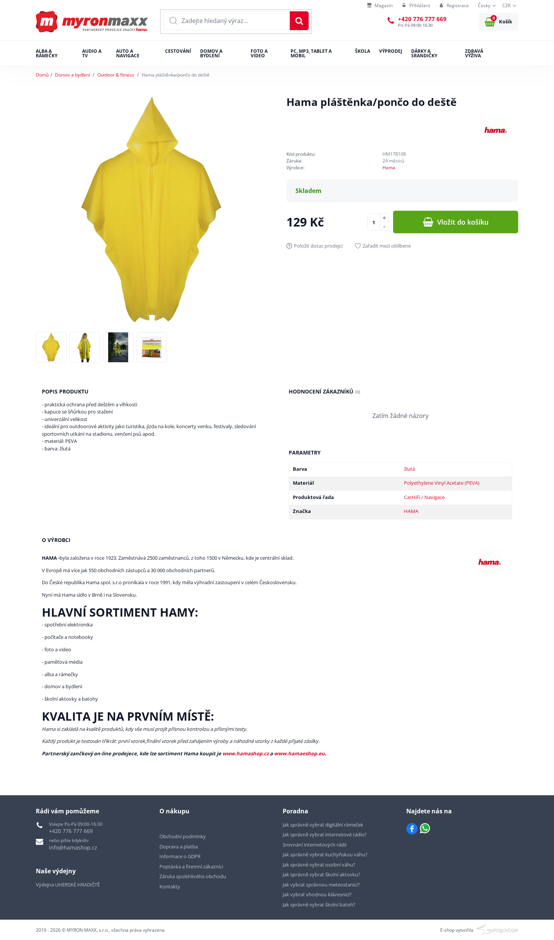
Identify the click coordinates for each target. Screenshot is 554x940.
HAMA (411, 511)
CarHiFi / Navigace (424, 497)
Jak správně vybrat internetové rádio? (325, 834)
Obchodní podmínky (182, 836)
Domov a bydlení (72, 75)
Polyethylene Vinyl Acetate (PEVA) (441, 482)
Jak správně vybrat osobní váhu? (319, 864)
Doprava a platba (178, 846)
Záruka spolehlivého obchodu (192, 876)
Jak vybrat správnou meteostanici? (321, 884)
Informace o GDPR (179, 856)
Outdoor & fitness (115, 75)
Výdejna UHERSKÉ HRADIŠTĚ (68, 884)
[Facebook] (412, 828)
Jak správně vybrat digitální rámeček (323, 824)
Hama (389, 167)
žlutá (409, 468)
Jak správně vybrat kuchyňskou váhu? (325, 854)
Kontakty (169, 886)
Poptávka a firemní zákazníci (191, 866)
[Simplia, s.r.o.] (497, 929)
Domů (42, 75)
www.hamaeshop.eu (299, 753)
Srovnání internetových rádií (314, 844)
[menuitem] (380, 6)
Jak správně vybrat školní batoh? (319, 904)
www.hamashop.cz (245, 753)
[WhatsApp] (425, 828)
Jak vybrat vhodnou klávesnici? (317, 894)
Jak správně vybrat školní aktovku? (321, 874)
